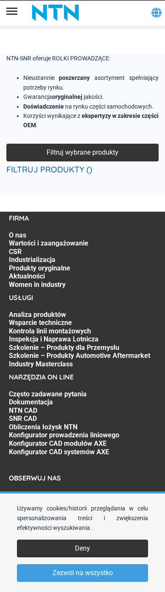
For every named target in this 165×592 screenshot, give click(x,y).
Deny (82, 548)
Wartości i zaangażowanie (48, 243)
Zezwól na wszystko (82, 573)
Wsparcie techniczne (40, 323)
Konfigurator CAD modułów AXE (58, 443)
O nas (17, 235)
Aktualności (27, 276)
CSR (15, 252)
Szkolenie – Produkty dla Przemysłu (64, 348)
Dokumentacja (31, 402)
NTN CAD (23, 410)
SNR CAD (23, 419)
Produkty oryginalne (39, 268)
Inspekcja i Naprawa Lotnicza (54, 339)
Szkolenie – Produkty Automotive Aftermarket (79, 356)
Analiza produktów (37, 315)
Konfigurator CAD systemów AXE (59, 452)
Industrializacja (32, 260)
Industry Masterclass (41, 364)
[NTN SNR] (55, 12)
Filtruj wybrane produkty (82, 152)
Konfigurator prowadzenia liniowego (64, 435)
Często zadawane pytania (48, 394)
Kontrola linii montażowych (50, 331)
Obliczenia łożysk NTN (43, 427)
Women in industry (37, 285)
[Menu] (12, 12)
